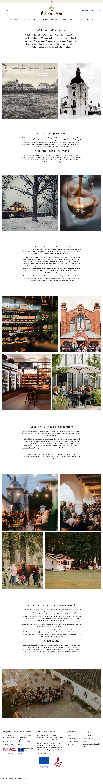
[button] (86, 10)
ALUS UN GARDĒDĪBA (34, 19)
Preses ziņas (87, 735)
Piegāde (69, 735)
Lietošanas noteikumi (73, 738)
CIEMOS (45, 19)
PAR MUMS (63, 19)
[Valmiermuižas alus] (51, 10)
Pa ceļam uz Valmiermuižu (91, 744)
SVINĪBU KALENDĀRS (87, 19)
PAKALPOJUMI (73, 19)
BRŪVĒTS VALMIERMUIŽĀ (17, 19)
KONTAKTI (54, 19)
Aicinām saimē (87, 747)
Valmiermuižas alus (11, 778)
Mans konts (70, 744)
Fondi (85, 741)
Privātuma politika (73, 741)
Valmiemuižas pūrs (89, 738)
